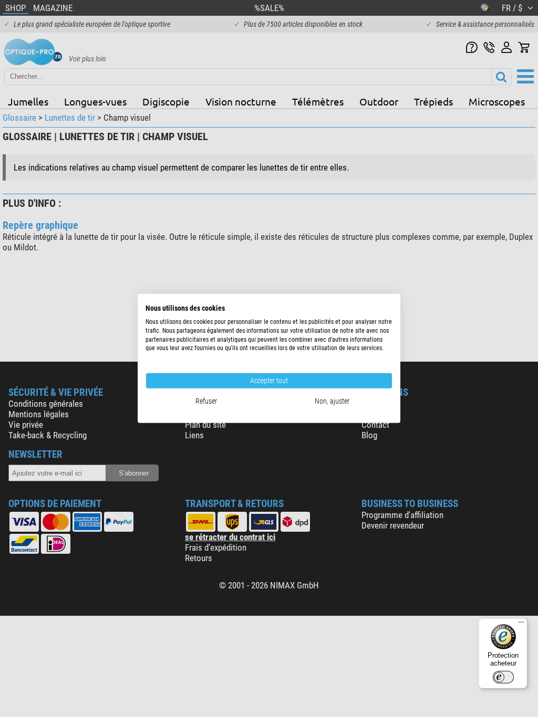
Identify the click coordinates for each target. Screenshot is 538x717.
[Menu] (521, 624)
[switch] (503, 677)
